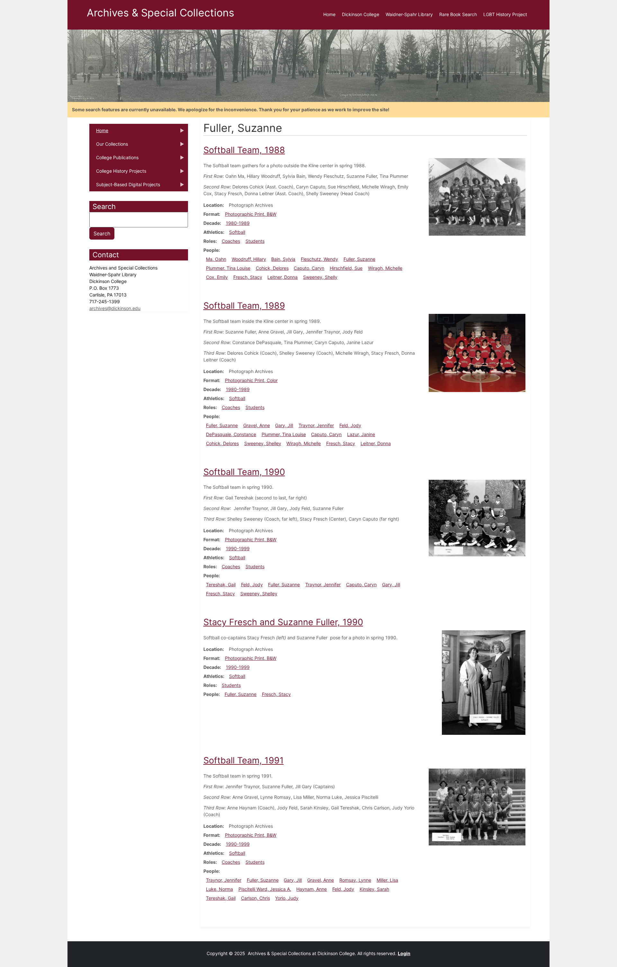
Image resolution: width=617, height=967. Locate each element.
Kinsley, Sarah (374, 889)
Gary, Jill (284, 425)
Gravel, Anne (256, 425)
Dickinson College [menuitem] (360, 14)
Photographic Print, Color (251, 380)
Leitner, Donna (282, 277)
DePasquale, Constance (231, 434)
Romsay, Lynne (355, 880)
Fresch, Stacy (247, 277)
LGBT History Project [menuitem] (505, 14)
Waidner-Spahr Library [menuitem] (409, 14)
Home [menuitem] (329, 14)
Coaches (231, 241)
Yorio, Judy (287, 898)
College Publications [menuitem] (114, 159)
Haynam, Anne (311, 889)
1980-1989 (238, 223)
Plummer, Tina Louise (228, 268)
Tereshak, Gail (221, 584)
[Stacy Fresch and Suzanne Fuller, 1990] (483, 682)
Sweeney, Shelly (320, 277)
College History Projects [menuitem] (117, 173)
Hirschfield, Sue (346, 268)
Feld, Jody (350, 425)
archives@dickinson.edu (114, 308)
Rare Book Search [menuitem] (458, 14)
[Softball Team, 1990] (477, 517)
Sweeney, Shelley (262, 443)
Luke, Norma (219, 889)
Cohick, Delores (272, 268)
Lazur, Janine (361, 434)
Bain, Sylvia (283, 259)
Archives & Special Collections (160, 12)
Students (255, 241)
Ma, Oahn (216, 259)
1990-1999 (238, 548)
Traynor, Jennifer (316, 425)
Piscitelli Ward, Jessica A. (264, 889)
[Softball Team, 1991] (477, 806)
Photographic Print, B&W (250, 214)
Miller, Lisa (387, 880)
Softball (237, 232)
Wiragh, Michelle (385, 268)
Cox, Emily (217, 277)
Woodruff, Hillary (249, 259)
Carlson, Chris (255, 898)
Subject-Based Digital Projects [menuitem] (124, 186)
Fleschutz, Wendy (319, 259)
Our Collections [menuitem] (108, 146)
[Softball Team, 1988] (477, 196)
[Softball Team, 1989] (477, 352)
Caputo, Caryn (309, 268)
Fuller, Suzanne (359, 259)
